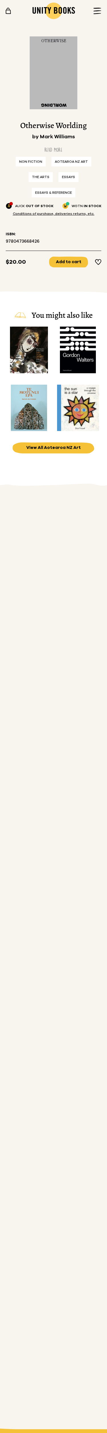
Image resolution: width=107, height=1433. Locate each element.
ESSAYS (68, 177)
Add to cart (68, 262)
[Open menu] (95, 11)
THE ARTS (40, 177)
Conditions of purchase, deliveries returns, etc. (53, 213)
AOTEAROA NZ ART (71, 161)
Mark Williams (57, 136)
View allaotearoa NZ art (53, 448)
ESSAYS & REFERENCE (53, 192)
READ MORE (53, 150)
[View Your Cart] (8, 11)
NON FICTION (30, 161)
